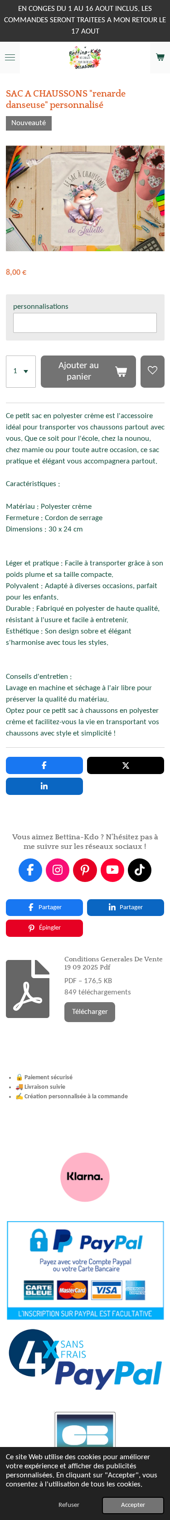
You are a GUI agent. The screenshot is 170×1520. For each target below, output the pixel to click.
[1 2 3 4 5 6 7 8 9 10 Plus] (21, 372)
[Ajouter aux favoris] (152, 372)
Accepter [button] (133, 1505)
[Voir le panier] (160, 57)
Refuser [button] (68, 1505)
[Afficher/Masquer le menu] (10, 57)
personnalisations (40, 307)
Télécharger (90, 1012)
